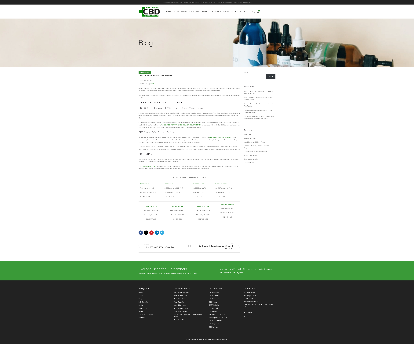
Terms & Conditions (146, 314)
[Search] (253, 11)
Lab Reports (143, 302)
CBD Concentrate (215, 321)
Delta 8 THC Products (181, 293)
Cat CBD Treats (249, 163)
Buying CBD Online (250, 155)
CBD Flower (213, 311)
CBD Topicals (214, 305)
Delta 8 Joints (179, 302)
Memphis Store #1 (203, 206)
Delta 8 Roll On (179, 320)
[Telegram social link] (162, 232)
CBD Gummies (214, 296)
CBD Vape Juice (214, 299)
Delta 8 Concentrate (181, 308)
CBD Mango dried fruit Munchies (220, 137)
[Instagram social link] (249, 316)
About (141, 296)
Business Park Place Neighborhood (255, 151)
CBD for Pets (213, 327)
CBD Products (214, 293)
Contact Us (143, 308)
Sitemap (142, 318)
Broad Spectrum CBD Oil (218, 318)
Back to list (189, 246)
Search (246, 72)
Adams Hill (247, 134)
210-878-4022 (249, 293)
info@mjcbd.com (250, 296)
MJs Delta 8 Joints (180, 311)
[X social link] (146, 232)
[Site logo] (149, 11)
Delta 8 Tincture (179, 299)
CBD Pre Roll (213, 308)
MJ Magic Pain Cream (149, 166)
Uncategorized (145, 72)
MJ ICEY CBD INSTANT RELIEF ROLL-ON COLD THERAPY (181, 125)
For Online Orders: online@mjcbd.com (251, 300)
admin (152, 84)
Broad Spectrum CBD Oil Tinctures (255, 142)
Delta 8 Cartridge (180, 305)
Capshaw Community (251, 159)
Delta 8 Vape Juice (180, 296)
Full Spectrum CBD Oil (217, 314)
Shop (140, 299)
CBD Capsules (214, 324)
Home (141, 293)
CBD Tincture (213, 302)
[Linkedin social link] (157, 232)
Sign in (141, 311)
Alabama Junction (250, 138)
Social (141, 305)
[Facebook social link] (141, 232)
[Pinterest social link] (151, 232)
